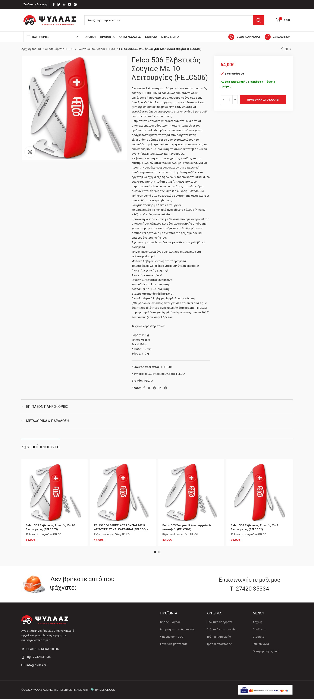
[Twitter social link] (59, 4)
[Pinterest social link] (75, 4)
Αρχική (257, 622)
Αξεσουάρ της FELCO (59, 48)
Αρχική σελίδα (31, 48)
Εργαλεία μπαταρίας (174, 644)
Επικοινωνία (261, 644)
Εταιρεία (258, 636)
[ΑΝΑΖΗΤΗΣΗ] (258, 20)
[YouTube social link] (70, 4)
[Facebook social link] (53, 4)
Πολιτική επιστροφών (221, 629)
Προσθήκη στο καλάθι (263, 99)
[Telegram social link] (165, 388)
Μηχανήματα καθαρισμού (177, 629)
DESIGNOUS (107, 689)
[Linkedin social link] (160, 388)
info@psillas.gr (36, 665)
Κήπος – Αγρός (170, 622)
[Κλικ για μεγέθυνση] (30, 152)
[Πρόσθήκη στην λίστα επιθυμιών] (80, 470)
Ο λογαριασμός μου (266, 651)
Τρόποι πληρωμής (219, 636)
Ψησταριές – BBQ (171, 636)
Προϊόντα (259, 629)
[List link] (52, 657)
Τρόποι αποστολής (219, 644)
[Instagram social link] (64, 4)
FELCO (148, 380)
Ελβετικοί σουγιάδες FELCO (97, 48)
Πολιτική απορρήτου (220, 622)
